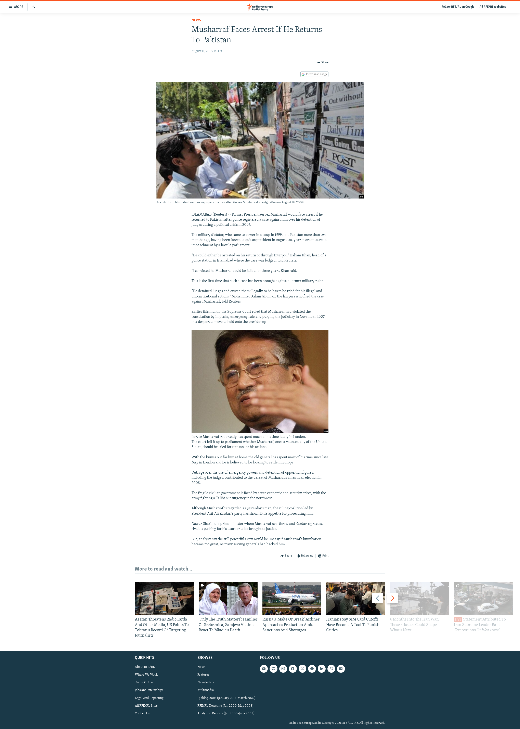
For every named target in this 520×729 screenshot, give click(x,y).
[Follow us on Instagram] (283, 669)
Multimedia (205, 690)
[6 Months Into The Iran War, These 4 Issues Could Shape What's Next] (419, 598)
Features (203, 675)
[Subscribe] (341, 669)
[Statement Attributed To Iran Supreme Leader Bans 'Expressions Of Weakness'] (483, 598)
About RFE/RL (145, 667)
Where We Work (146, 675)
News (196, 20)
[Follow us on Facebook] (312, 669)
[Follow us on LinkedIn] (321, 669)
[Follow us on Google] (293, 669)
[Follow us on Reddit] (273, 669)
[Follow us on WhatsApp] (331, 669)
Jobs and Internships (149, 690)
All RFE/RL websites (493, 7)
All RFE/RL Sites (146, 705)
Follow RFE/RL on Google (458, 7)
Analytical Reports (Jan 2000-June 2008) (226, 713)
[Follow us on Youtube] (264, 669)
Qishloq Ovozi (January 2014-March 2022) (226, 698)
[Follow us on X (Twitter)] (302, 669)
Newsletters (205, 682)
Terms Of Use (144, 682)
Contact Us (142, 713)
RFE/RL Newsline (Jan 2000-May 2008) (225, 705)
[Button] (322, 62)
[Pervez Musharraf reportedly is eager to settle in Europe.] (260, 432)
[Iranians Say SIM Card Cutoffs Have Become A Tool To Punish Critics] (355, 598)
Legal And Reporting (149, 698)
